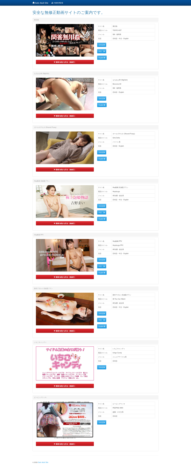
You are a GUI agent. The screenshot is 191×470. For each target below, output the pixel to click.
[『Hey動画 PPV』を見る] (65, 255)
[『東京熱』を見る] (65, 40)
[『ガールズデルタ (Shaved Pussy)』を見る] (65, 148)
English (101, 58)
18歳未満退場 (58, 3)
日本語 (101, 45)
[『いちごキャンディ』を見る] (65, 363)
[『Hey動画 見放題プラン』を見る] (65, 201)
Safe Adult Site (41, 2)
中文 (101, 51)
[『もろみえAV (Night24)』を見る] (65, 94)
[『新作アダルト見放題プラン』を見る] (65, 309)
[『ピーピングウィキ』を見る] (65, 420)
